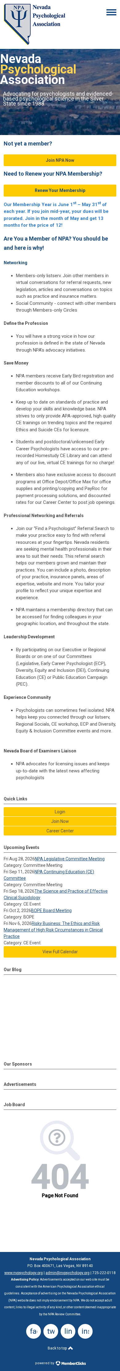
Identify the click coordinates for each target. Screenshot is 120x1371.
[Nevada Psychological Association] (34, 43)
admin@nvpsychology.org (68, 1273)
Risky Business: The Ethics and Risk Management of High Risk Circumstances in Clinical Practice (53, 930)
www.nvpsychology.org (23, 1273)
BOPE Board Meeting (51, 910)
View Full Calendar (60, 951)
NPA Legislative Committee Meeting (70, 858)
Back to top (58, 1348)
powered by (45, 1363)
